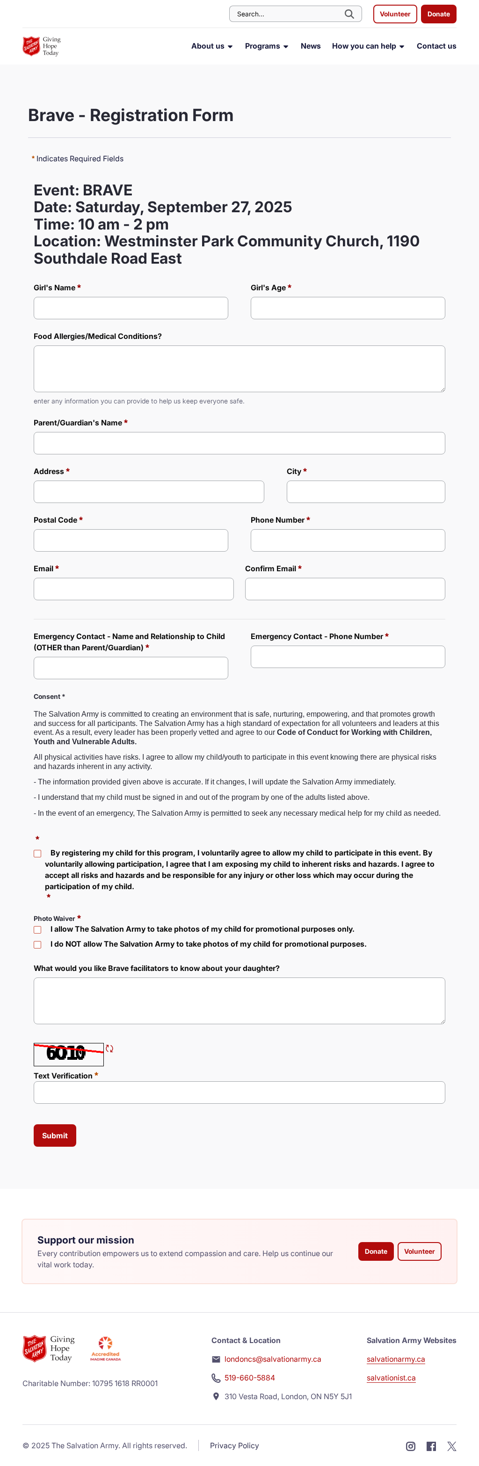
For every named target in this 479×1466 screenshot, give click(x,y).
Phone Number (278, 520)
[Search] (350, 14)
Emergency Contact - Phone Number (317, 636)
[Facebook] (431, 1445)
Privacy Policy (234, 1445)
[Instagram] (410, 1445)
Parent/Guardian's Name (78, 422)
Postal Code (55, 520)
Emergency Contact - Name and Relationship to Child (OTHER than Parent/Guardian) (129, 642)
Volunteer (395, 14)
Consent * (49, 696)
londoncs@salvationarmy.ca (273, 1359)
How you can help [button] (365, 45)
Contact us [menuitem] (437, 45)
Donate (439, 14)
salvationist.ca (391, 1377)
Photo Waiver (54, 918)
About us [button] (208, 45)
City (294, 471)
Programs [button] (263, 45)
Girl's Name (54, 287)
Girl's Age (268, 287)
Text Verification (66, 1075)
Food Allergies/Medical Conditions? (98, 336)
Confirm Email (270, 568)
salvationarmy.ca (396, 1359)
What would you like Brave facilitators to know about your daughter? (157, 968)
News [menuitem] (311, 45)
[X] (452, 1445)
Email (43, 568)
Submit (55, 1135)
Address (49, 471)
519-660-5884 (250, 1377)
